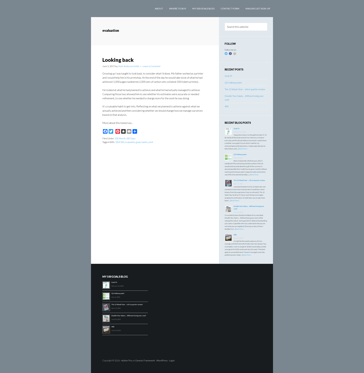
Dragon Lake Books (113, 9)
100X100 (119, 142)
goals (138, 142)
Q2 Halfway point (233, 82)
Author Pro (126, 360)
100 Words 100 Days (125, 138)
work (150, 142)
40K (227, 106)
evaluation (130, 142)
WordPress (162, 360)
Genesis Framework (145, 360)
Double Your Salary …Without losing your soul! (128, 315)
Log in (172, 360)
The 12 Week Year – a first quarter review (245, 89)
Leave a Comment (151, 66)
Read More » (243, 149)
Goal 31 (228, 75)
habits (144, 142)
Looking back (118, 60)
